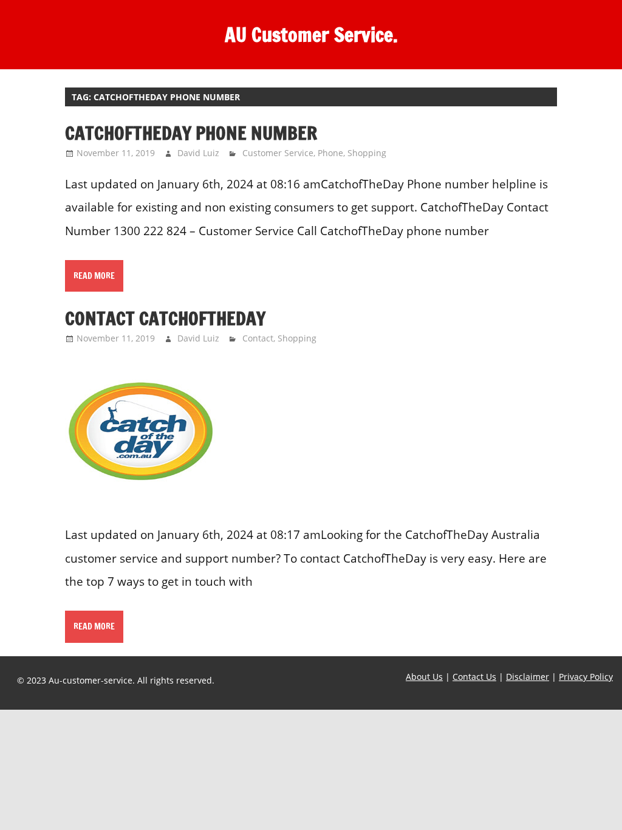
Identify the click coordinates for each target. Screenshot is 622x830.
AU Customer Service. (311, 35)
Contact (257, 338)
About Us (424, 676)
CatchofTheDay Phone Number (191, 133)
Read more (94, 276)
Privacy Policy (586, 676)
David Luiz (198, 153)
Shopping (366, 153)
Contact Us (474, 676)
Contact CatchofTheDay (165, 318)
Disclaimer (527, 676)
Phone (330, 153)
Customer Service (277, 153)
